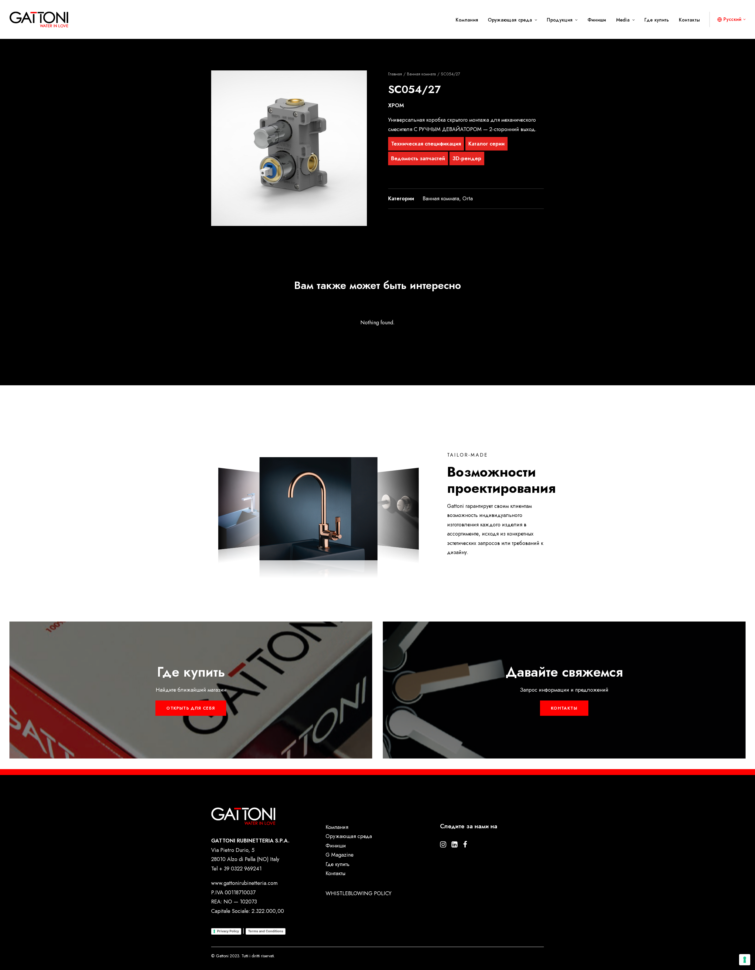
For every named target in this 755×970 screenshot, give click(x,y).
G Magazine (340, 855)
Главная (395, 74)
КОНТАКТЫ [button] (564, 708)
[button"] (443, 846)
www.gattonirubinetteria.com (244, 883)
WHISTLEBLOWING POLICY (358, 893)
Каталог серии (486, 144)
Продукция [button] (559, 19)
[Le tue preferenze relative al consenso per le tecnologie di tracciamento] (744, 959)
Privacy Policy (228, 931)
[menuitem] (469, 20)
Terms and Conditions (265, 931)
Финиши (596, 19)
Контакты (689, 19)
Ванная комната (421, 74)
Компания (467, 19)
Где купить (656, 19)
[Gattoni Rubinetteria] (38, 19)
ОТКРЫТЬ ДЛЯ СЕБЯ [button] (190, 708)
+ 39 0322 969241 (240, 868)
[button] (289, 148)
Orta (467, 198)
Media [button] (623, 19)
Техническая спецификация (426, 144)
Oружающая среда (510, 19)
